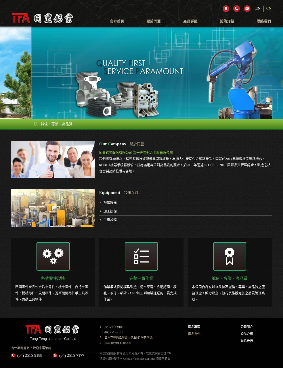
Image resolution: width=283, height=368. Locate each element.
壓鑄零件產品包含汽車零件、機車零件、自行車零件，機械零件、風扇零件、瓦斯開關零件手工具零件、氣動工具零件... (51, 288)
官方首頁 (117, 21)
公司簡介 (247, 326)
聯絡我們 (264, 21)
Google (127, 358)
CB (169, 353)
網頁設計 (160, 353)
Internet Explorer (145, 358)
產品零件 (194, 334)
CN (269, 8)
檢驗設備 (110, 202)
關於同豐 (154, 21)
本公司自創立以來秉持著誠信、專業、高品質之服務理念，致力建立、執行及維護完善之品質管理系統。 (228, 288)
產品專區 (190, 21)
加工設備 (110, 211)
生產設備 (110, 220)
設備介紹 (227, 21)
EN (257, 8)
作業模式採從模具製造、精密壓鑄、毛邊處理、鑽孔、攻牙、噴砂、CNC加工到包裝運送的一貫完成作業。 (140, 288)
